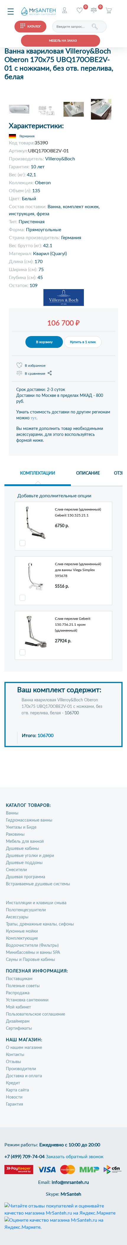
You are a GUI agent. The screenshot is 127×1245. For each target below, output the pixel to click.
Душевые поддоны (24, 863)
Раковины (15, 834)
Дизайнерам (18, 1021)
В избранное (35, 365)
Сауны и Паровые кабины (30, 960)
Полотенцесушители (26, 910)
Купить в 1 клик (83, 342)
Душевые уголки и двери (30, 856)
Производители (21, 1069)
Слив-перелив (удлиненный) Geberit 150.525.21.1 (78, 512)
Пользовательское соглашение (35, 1014)
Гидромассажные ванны (29, 820)
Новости (14, 1097)
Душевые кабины (22, 849)
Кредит (13, 1083)
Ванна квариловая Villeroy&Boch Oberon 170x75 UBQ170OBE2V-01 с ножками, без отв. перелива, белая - (62, 706)
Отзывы (13, 1062)
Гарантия (14, 1104)
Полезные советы (23, 986)
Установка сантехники (27, 1000)
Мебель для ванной (25, 842)
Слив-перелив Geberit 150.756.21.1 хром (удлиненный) (72, 624)
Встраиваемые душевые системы (38, 884)
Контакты (15, 1055)
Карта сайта (17, 1090)
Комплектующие (22, 938)
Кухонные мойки (22, 931)
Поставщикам (19, 979)
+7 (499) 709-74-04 (24, 1156)
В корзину (44, 342)
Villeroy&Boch (60, 159)
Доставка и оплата (24, 1076)
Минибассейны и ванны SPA (33, 953)
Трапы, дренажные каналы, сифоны (40, 924)
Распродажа (18, 993)
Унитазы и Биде (21, 827)
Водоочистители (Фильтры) (32, 945)
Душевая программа (25, 877)
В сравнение (35, 373)
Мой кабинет (18, 1007)
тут (33, 418)
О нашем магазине (24, 1048)
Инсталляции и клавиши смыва (36, 903)
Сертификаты (19, 1028)
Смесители (16, 870)
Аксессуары (17, 917)
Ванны (12, 813)
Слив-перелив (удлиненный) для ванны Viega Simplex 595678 (78, 570)
